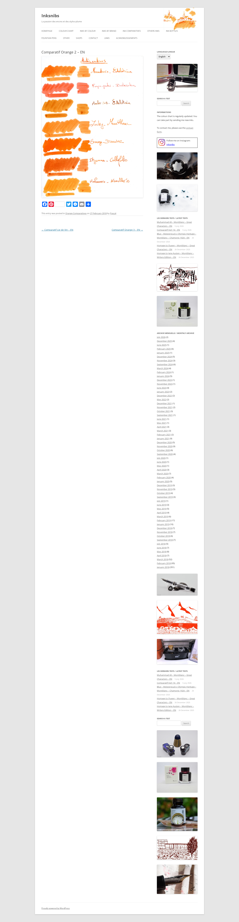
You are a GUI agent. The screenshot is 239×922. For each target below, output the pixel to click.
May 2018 (161, 551)
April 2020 (161, 469)
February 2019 (164, 520)
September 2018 (165, 539)
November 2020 (164, 446)
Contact (93, 38)
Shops (79, 38)
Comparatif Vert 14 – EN (168, 229)
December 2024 (164, 356)
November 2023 (164, 383)
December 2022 (164, 395)
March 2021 (162, 430)
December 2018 (164, 528)
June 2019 (161, 504)
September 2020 (165, 454)
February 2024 (164, 372)
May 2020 (161, 465)
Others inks (153, 31)
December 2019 (164, 485)
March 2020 (162, 473)
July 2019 (161, 500)
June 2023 (161, 387)
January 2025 (163, 352)
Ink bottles (172, 31)
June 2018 (161, 547)
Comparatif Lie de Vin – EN (57, 229)
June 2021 (161, 419)
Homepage (46, 31)
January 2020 (163, 481)
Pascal (113, 213)
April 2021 (161, 426)
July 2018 (161, 543)
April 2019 (161, 512)
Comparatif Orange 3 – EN (127, 229)
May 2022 (161, 399)
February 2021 (164, 434)
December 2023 (164, 380)
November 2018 (164, 532)
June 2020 (161, 461)
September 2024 (165, 364)
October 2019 (163, 493)
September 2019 (165, 497)
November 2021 (164, 407)
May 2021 (161, 422)
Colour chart (66, 31)
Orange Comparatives (75, 213)
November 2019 (164, 489)
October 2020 (163, 450)
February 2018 (164, 563)
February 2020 (164, 477)
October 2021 (163, 411)
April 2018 (161, 555)
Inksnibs (50, 16)
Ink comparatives (132, 31)
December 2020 (164, 442)
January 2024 (163, 376)
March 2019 (162, 516)
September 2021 (165, 415)
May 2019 (161, 508)
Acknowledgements (126, 38)
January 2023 (163, 391)
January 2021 (163, 438)
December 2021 (164, 403)
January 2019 (163, 524)
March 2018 (162, 559)
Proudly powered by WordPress (55, 908)
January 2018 (163, 567)
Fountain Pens (49, 38)
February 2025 (164, 348)
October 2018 (163, 536)
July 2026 (161, 337)
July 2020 (161, 458)
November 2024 (164, 360)
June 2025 (161, 344)
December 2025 (164, 341)
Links (107, 38)
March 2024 (162, 368)
